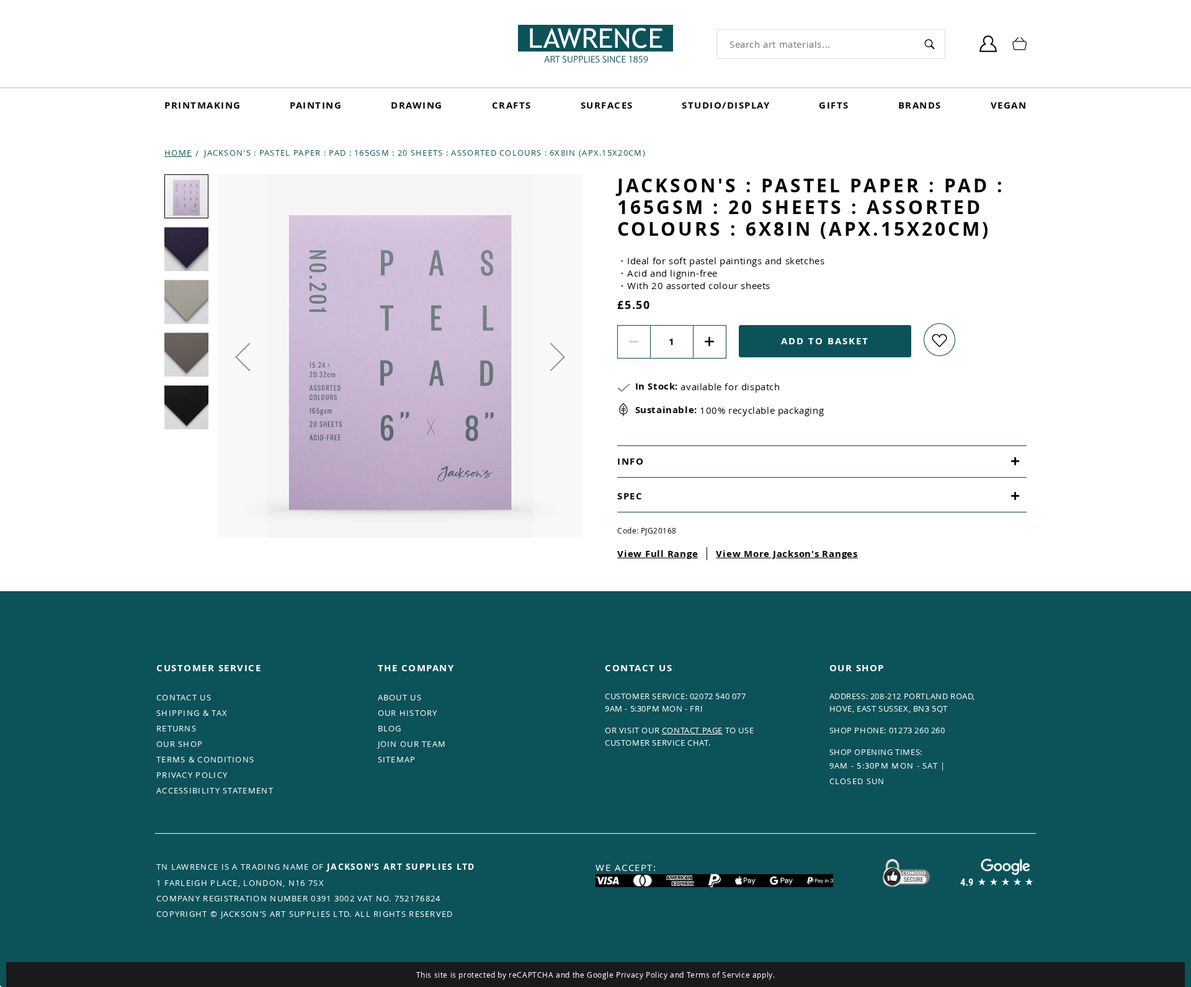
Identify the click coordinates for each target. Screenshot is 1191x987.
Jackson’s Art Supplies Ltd (401, 866)
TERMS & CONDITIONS (205, 759)
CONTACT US (184, 697)
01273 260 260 (917, 730)
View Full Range (657, 553)
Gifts (834, 105)
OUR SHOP (179, 743)
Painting (316, 105)
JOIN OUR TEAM (412, 743)
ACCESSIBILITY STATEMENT (215, 790)
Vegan (1009, 105)
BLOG (390, 728)
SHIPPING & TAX (192, 712)
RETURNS (176, 728)
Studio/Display (726, 105)
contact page (692, 730)
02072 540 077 (718, 696)
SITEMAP (397, 759)
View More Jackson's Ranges (787, 553)
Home (178, 152)
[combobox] (815, 44)
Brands (920, 105)
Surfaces (607, 105)
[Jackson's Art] (595, 44)
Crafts (512, 105)
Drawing (417, 105)
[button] (242, 356)
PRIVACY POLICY (192, 774)
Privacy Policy (641, 975)
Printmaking (202, 105)
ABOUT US (400, 697)
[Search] (929, 43)
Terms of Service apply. (731, 975)
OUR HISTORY (408, 712)
